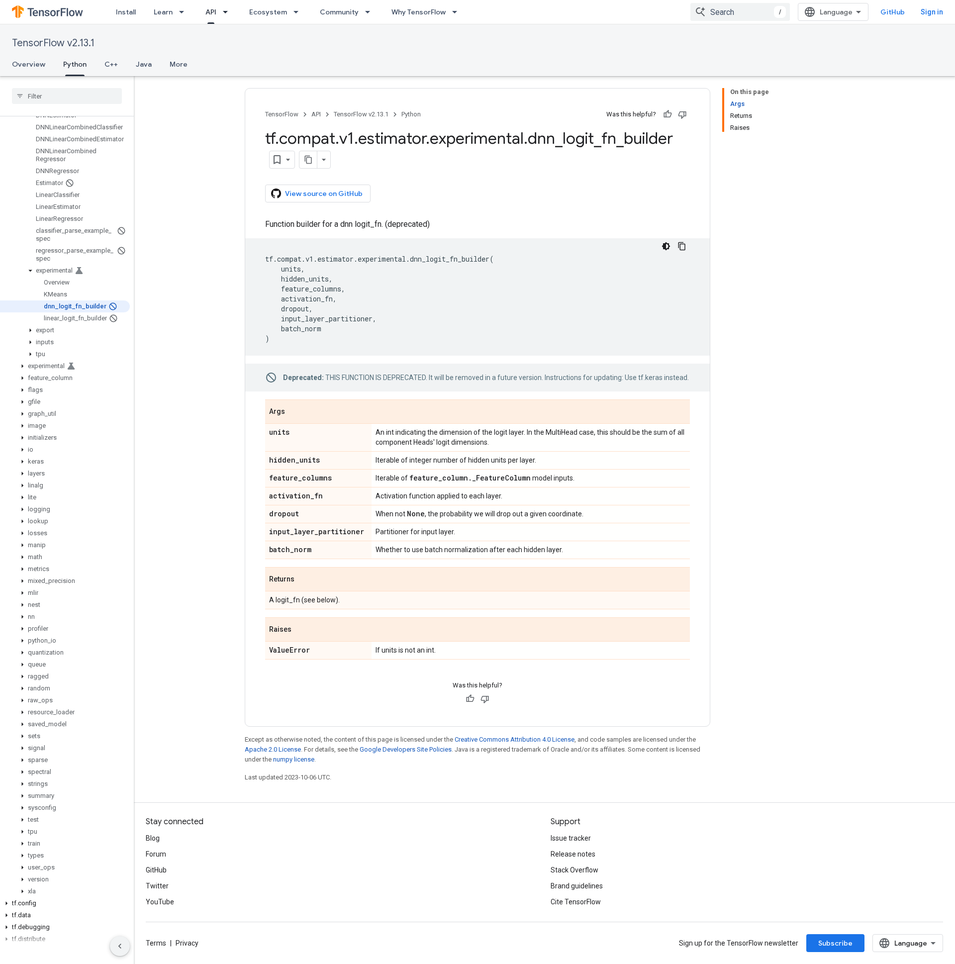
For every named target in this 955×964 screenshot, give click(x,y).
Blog (153, 838)
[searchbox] (67, 96)
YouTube (160, 902)
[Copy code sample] (682, 246)
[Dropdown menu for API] (228, 12)
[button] (65, 271)
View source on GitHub (324, 193)
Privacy (187, 943)
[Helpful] (667, 114)
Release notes (573, 854)
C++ (111, 64)
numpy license (293, 759)
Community (339, 11)
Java (144, 64)
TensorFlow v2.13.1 (53, 43)
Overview (28, 64)
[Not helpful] (682, 114)
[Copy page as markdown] (308, 159)
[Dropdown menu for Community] (370, 12)
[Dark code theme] (666, 246)
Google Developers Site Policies (406, 749)
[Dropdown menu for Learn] (184, 12)
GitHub (892, 11)
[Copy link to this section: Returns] (304, 580)
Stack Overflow (574, 870)
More (179, 64)
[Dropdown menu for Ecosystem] (299, 12)
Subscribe (835, 943)
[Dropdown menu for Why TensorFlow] (458, 12)
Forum (156, 854)
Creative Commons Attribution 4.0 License (514, 739)
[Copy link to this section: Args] (295, 412)
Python (75, 64)
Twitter (157, 886)
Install (126, 11)
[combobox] (740, 12)
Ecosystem (268, 11)
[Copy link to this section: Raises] (301, 630)
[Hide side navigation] (120, 946)
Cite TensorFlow (576, 902)
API (210, 11)
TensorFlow (281, 114)
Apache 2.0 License (273, 749)
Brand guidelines (577, 886)
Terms (156, 943)
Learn (163, 11)
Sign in (932, 12)
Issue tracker (571, 838)
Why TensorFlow (418, 11)
